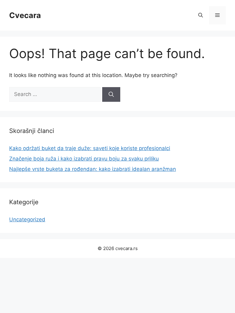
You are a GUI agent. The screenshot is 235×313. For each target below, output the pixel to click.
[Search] (111, 94)
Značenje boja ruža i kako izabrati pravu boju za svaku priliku (84, 159)
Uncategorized (27, 219)
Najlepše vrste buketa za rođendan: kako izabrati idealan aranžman (92, 169)
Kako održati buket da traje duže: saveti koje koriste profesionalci (89, 148)
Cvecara (25, 15)
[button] (200, 15)
